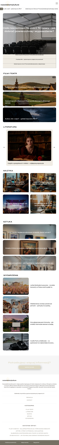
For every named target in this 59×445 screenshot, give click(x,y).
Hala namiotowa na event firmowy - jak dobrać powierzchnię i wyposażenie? (29, 30)
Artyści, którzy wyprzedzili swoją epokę (29, 431)
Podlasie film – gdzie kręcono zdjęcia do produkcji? (29, 59)
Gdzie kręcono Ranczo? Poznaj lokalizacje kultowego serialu (23, 9)
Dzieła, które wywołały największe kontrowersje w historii (29, 248)
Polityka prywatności (10, 442)
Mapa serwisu (25, 442)
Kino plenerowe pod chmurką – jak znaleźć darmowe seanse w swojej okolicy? (41, 323)
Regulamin (36, 442)
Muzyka (8, 171)
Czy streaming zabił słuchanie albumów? (16, 183)
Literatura (10, 127)
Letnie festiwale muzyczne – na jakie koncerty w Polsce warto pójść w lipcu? (42, 286)
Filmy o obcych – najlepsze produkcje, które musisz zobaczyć (29, 428)
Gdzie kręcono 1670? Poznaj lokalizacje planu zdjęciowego (29, 64)
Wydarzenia (10, 275)
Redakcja (29, 397)
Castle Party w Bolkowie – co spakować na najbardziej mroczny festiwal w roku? (41, 342)
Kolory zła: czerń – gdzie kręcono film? (21, 119)
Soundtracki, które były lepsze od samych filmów (43, 183)
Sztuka (7, 222)
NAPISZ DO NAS (29, 367)
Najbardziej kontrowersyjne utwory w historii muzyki (29, 433)
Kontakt (29, 400)
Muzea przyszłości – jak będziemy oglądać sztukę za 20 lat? (29, 264)
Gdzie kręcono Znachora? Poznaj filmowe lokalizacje (29, 54)
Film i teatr (10, 73)
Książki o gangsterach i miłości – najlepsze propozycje (26, 163)
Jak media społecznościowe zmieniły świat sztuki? (29, 232)
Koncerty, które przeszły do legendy (15, 204)
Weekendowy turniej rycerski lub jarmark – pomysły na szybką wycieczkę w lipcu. (41, 305)
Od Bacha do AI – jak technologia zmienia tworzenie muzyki (43, 204)
